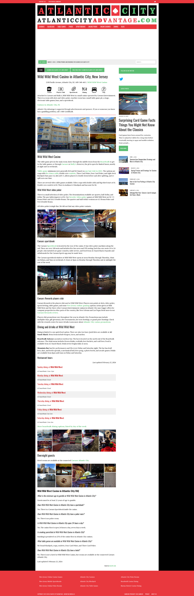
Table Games (61, 26)
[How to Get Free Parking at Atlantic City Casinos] (123, 183)
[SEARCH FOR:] (145, 62)
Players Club (61, 92)
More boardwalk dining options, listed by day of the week (61, 426)
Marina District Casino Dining (131, 586)
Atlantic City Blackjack (88, 581)
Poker (71, 26)
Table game (42, 171)
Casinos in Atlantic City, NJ (48, 105)
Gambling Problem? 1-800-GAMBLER (133, 594)
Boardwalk (104, 162)
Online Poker (92, 26)
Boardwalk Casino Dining (129, 581)
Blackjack (50, 26)
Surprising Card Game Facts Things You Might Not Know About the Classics (137, 124)
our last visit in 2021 (93, 171)
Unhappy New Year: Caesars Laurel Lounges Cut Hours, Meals (143, 194)
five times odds (52, 173)
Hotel (94, 92)
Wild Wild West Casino (97, 82)
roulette (72, 173)
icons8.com (112, 566)
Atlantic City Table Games (89, 586)
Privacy (147, 594)
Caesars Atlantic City (80, 460)
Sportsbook (73, 92)
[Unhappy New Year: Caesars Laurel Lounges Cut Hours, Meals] (123, 195)
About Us (154, 594)
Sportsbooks (80, 26)
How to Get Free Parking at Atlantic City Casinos (142, 182)
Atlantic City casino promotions (97, 322)
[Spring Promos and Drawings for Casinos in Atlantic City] (124, 172)
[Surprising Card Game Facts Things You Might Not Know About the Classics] (133, 113)
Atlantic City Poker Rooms (130, 577)
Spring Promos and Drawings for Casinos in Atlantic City (144, 171)
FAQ (104, 92)
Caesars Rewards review (47, 313)
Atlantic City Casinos (87, 577)
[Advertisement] (97, 44)
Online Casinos (105, 26)
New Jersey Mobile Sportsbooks (50, 581)
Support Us (42, 1)
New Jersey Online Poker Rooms (50, 586)
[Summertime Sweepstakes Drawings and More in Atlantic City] (123, 161)
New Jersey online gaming (78, 305)
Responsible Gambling (55, 1)
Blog (122, 26)
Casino (49, 92)
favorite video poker (78, 197)
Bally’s (73, 164)
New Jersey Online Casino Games (50, 577)
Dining (116, 26)
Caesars (65, 164)
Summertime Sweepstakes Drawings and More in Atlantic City (142, 160)
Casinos (41, 26)
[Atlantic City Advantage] (97, 13)
